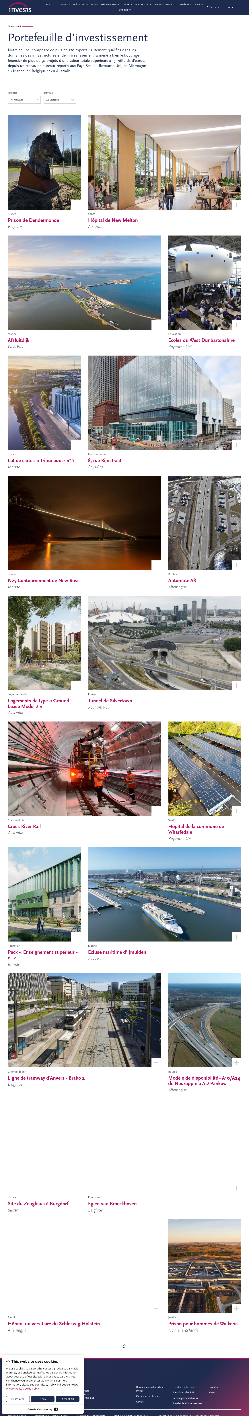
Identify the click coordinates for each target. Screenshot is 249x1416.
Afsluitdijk (18, 340)
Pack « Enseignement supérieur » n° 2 (43, 955)
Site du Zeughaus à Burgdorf (38, 1204)
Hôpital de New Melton (113, 220)
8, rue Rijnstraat (104, 460)
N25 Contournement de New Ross (44, 580)
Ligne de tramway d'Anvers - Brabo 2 (46, 1078)
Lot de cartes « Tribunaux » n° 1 (41, 460)
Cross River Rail (24, 826)
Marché (12, 93)
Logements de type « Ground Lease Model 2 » (38, 703)
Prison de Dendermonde (33, 220)
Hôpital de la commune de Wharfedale (196, 829)
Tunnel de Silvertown (110, 701)
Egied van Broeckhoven (112, 1204)
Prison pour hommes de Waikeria (203, 1324)
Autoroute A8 (182, 580)
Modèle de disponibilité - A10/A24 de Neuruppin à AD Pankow (204, 1081)
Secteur (48, 93)
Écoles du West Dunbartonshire (201, 340)
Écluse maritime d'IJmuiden (117, 952)
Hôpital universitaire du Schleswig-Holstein (54, 1324)
